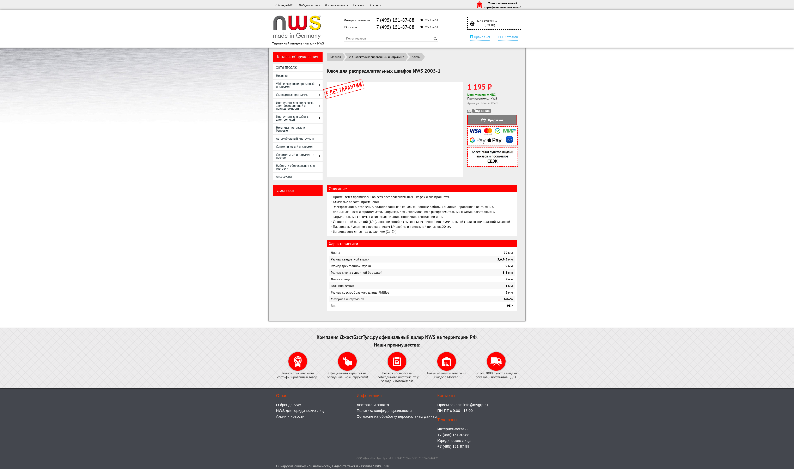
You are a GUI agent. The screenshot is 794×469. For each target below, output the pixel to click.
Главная (335, 57)
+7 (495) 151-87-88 (394, 20)
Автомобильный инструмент (295, 138)
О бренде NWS (284, 5)
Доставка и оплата (336, 5)
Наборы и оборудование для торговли (295, 167)
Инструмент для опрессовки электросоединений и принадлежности (295, 105)
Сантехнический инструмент (295, 147)
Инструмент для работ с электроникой (292, 118)
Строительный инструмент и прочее (295, 156)
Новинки (282, 76)
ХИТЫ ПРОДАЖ (286, 68)
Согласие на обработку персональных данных (397, 416)
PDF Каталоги (508, 37)
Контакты (375, 5)
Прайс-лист (482, 37)
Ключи (416, 57)
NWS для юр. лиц (309, 5)
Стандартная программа (292, 95)
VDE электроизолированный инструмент (295, 85)
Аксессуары (284, 177)
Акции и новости (290, 416)
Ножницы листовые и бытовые (290, 129)
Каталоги (358, 5)
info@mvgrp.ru (475, 405)
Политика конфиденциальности (384, 411)
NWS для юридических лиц (300, 411)
